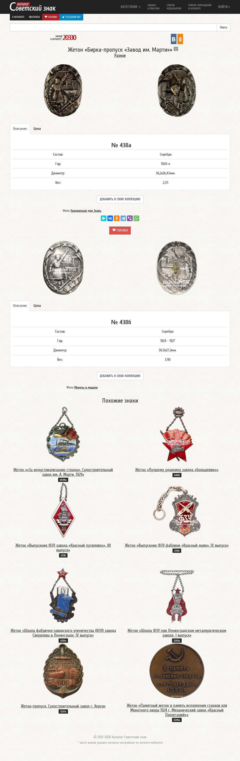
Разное (120, 55)
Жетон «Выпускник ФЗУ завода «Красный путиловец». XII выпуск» (63, 548)
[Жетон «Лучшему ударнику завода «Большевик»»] (176, 434)
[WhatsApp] (136, 218)
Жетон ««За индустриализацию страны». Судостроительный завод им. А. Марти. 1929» (63, 472)
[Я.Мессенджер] (103, 218)
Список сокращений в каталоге (199, 7)
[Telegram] (123, 218)
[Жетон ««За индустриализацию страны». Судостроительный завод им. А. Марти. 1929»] (63, 434)
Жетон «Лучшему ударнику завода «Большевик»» (176, 469)
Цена (37, 129)
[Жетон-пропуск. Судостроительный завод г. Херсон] (63, 671)
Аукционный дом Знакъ (86, 211)
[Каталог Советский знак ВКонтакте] (173, 39)
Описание (20, 129)
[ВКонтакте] (110, 218)
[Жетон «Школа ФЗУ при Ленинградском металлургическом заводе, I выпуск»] (177, 595)
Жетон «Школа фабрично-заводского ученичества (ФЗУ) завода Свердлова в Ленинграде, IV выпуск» (63, 633)
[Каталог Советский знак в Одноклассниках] (180, 39)
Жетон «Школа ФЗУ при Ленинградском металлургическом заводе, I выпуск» (177, 633)
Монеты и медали (86, 387)
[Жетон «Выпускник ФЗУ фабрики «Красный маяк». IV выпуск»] (177, 510)
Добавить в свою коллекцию (120, 199)
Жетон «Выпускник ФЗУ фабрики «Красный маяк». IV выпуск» (177, 545)
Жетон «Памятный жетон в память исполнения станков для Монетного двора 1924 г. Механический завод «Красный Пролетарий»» (177, 710)
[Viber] (130, 218)
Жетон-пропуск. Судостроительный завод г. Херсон (63, 706)
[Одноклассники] (117, 218)
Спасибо (52, 17)
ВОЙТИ (223, 7)
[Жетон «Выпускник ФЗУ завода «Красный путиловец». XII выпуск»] (63, 510)
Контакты (34, 17)
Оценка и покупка (154, 7)
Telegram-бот (73, 17)
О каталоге (18, 17)
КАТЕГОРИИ (129, 7)
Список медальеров (174, 7)
